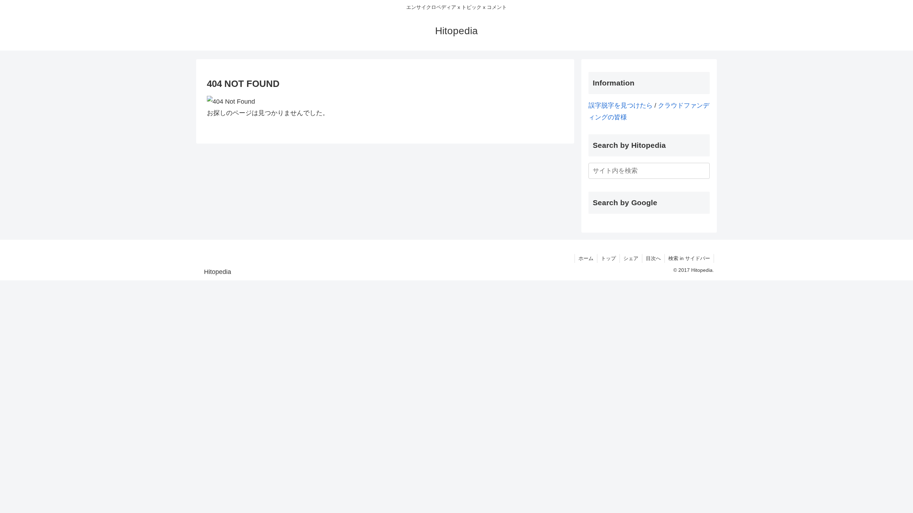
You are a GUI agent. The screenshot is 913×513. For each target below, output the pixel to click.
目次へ (653, 258)
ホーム (585, 258)
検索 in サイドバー (689, 258)
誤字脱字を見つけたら (620, 105)
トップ (608, 258)
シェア (630, 258)
